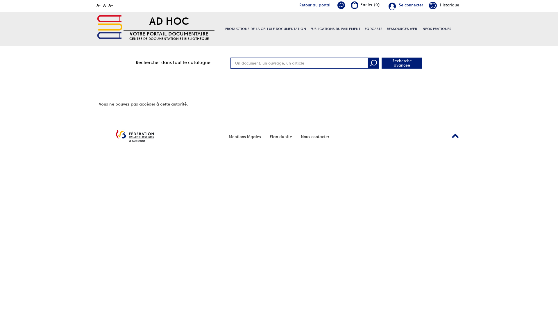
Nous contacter (315, 136)
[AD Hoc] (109, 27)
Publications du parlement (335, 29)
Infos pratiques (436, 29)
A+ (110, 5)
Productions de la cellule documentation (265, 29)
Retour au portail (315, 5)
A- (98, 5)
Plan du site (281, 136)
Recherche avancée (402, 62)
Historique (449, 5)
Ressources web (402, 29)
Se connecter (411, 5)
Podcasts (373, 29)
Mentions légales (245, 136)
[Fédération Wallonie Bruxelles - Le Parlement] (135, 135)
